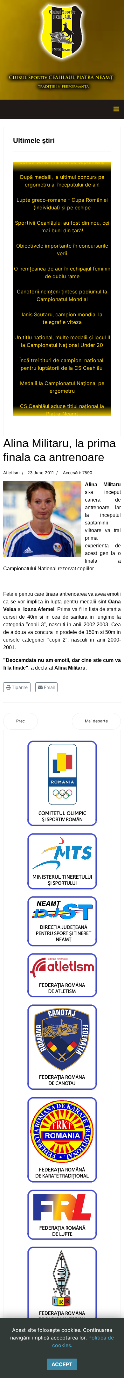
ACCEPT (62, 1364)
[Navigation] (116, 109)
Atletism (11, 472)
